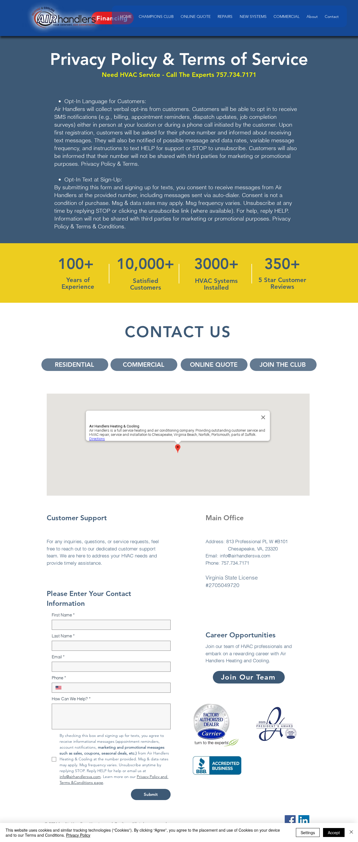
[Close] (351, 832)
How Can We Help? (71, 698)
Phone (59, 677)
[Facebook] (290, 820)
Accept (334, 832)
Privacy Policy (78, 835)
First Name (63, 615)
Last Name (63, 635)
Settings (308, 832)
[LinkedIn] (303, 820)
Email (58, 656)
